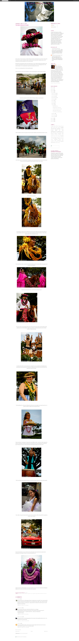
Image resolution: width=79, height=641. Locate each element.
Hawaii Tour (61, 133)
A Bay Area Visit (54, 126)
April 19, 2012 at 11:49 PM (23, 627)
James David (20, 607)
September (55, 97)
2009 (53, 121)
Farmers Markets (54, 133)
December (54, 93)
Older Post (46, 631)
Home (32, 631)
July (53, 100)
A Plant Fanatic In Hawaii (39, 3)
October (54, 96)
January (54, 116)
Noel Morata (58, 65)
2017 (53, 87)
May (53, 103)
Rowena (19, 623)
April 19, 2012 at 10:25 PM (23, 620)
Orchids (62, 135)
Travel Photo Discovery (56, 48)
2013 (53, 90)
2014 (53, 89)
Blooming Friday (56, 132)
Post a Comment (18, 629)
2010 (53, 119)
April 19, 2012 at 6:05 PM (23, 614)
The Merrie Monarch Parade (22, 25)
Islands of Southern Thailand (56, 49)
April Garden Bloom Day (57, 110)
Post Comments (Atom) (23, 633)
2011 (53, 118)
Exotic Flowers (27, 593)
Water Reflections (57, 140)
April (54, 104)
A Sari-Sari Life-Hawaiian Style (57, 55)
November (54, 94)
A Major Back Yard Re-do (57, 107)
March (54, 113)
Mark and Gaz (20, 616)
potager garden (57, 142)
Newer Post (17, 631)
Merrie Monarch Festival (42, 593)
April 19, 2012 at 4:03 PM (23, 605)
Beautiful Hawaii (21, 593)
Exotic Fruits (61, 132)
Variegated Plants (57, 139)
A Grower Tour (60, 126)
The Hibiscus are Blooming (57, 111)
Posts (53, 25)
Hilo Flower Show (34, 593)
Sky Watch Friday (56, 138)
